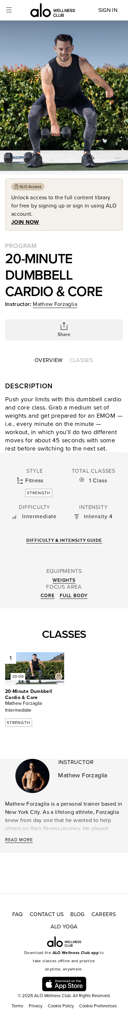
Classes (81, 360)
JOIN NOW (25, 222)
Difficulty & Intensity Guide (64, 540)
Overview (48, 360)
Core (48, 596)
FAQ (17, 914)
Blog (77, 914)
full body (74, 596)
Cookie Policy (61, 1006)
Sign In (107, 10)
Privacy (35, 1006)
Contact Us (47, 914)
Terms (17, 1006)
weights (64, 580)
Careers (103, 914)
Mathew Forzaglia (55, 304)
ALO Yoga (64, 926)
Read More (19, 840)
